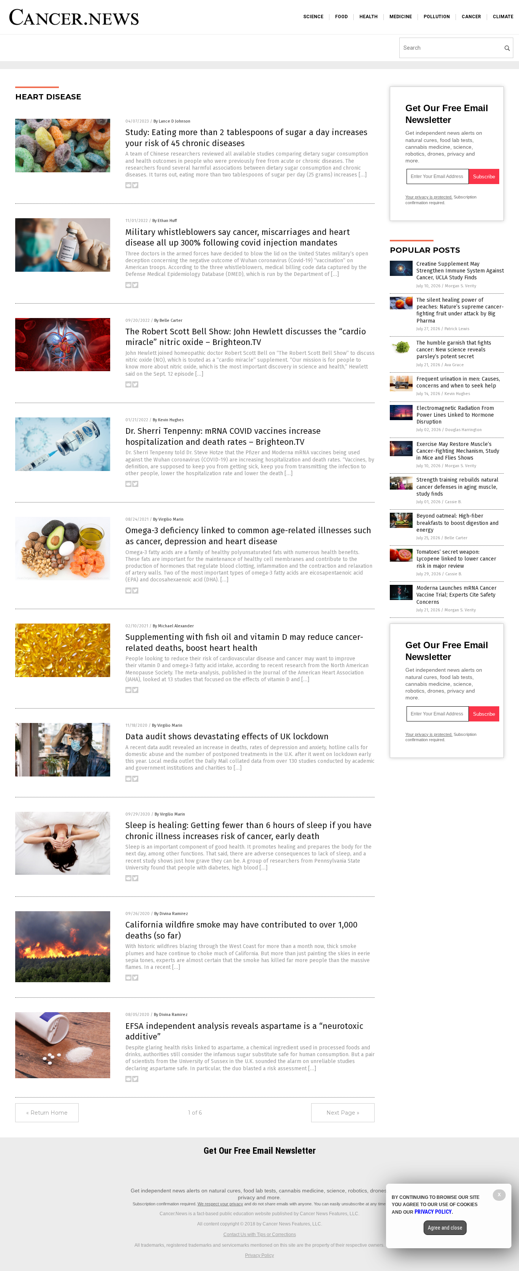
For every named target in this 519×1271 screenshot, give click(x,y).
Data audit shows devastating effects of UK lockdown (227, 736)
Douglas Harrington (463, 429)
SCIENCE (313, 16)
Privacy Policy (259, 1255)
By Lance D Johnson (171, 121)
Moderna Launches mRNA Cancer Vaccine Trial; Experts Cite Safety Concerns (456, 595)
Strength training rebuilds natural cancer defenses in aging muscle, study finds (457, 487)
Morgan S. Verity (460, 285)
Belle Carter (456, 537)
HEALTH (368, 16)
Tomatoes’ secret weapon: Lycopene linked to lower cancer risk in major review (456, 559)
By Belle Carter (168, 320)
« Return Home (47, 1112)
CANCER (471, 16)
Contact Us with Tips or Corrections (259, 1234)
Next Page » (342, 1112)
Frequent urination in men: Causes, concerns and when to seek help (458, 382)
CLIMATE (503, 16)
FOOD (341, 16)
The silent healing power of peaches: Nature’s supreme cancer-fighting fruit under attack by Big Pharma (460, 310)
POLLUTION (437, 16)
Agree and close (445, 1228)
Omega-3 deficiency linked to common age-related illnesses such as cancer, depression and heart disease (248, 536)
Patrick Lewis (457, 328)
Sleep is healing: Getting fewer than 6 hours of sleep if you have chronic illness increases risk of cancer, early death (248, 830)
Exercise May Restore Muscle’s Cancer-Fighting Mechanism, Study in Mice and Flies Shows (457, 451)
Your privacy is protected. (429, 197)
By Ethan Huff (164, 220)
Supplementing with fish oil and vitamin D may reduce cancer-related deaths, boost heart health (244, 642)
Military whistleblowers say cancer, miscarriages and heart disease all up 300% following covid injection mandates (237, 237)
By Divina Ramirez (171, 913)
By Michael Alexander (173, 626)
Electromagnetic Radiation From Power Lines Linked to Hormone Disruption (455, 415)
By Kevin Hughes (168, 419)
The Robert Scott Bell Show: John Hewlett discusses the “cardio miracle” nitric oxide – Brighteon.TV (245, 337)
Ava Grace (454, 364)
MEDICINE (400, 16)
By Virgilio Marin (168, 519)
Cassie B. (453, 501)
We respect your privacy (220, 1204)
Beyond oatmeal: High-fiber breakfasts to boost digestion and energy (457, 523)
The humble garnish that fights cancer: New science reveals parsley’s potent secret (453, 350)
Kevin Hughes (457, 393)
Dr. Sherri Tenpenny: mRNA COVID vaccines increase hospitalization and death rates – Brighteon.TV (223, 436)
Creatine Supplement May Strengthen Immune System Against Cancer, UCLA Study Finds (460, 271)
